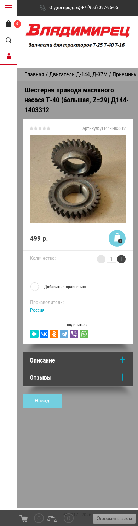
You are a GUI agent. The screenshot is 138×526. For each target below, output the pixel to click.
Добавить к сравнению (65, 286)
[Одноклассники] (54, 334)
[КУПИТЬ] (117, 238)
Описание (42, 360)
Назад (42, 400)
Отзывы (41, 377)
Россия (37, 310)
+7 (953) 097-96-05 (99, 7)
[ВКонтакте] (44, 334)
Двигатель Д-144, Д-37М (78, 74)
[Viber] (74, 334)
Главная (34, 74)
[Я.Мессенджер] (34, 334)
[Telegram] (64, 334)
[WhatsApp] (84, 334)
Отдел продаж (64, 7)
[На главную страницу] (77, 39)
